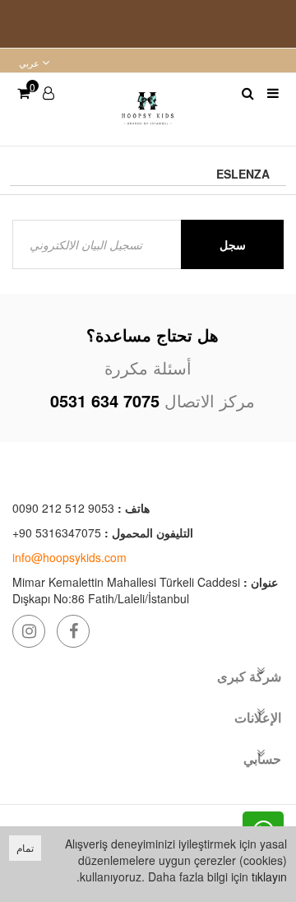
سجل (233, 244)
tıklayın (269, 876)
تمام (25, 847)
